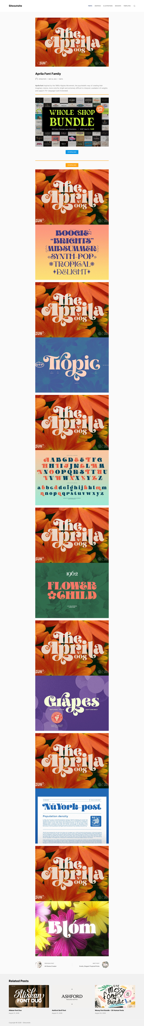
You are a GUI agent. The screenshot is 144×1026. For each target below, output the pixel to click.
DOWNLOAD (72, 152)
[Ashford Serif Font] (72, 996)
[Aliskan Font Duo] (29, 996)
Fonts (61, 79)
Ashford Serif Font (59, 1010)
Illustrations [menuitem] (108, 6)
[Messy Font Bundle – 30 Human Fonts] (115, 996)
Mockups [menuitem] (118, 6)
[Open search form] (134, 6)
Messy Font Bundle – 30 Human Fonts (109, 1010)
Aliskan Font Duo (15, 1010)
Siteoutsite (15, 5)
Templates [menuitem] (127, 6)
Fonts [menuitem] (90, 6)
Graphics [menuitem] (98, 6)
